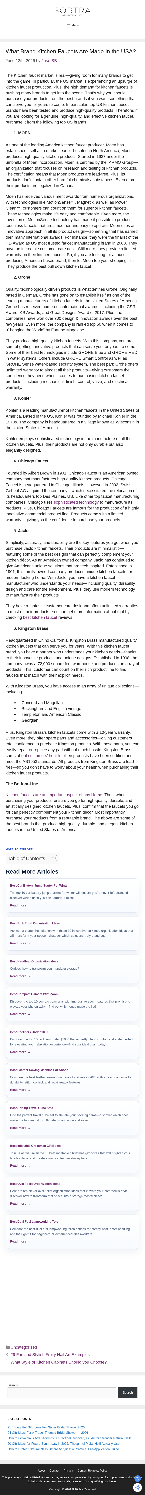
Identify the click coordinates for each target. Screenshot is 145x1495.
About (41, 1470)
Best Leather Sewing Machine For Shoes (39, 1070)
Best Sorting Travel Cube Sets (31, 1108)
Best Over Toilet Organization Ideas (35, 1183)
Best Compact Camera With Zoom (34, 994)
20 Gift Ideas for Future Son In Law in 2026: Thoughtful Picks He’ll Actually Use (64, 1443)
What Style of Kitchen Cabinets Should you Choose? (59, 1362)
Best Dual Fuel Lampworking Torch (35, 1221)
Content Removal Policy (92, 1470)
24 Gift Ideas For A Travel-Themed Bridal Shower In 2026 (48, 1432)
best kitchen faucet (40, 617)
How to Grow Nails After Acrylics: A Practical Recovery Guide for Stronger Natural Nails (70, 1438)
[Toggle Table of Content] (51, 858)
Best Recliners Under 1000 (29, 1032)
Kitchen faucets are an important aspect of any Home (54, 794)
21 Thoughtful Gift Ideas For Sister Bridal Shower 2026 (46, 1427)
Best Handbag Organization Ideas (34, 961)
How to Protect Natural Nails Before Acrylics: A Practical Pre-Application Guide (63, 1449)
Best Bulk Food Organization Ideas (35, 923)
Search (13, 1385)
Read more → (20, 905)
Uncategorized (24, 1347)
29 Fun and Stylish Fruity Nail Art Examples (50, 1354)
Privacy (68, 1470)
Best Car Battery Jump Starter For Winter (39, 885)
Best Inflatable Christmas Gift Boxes (36, 1145)
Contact (54, 1470)
